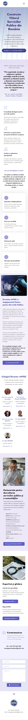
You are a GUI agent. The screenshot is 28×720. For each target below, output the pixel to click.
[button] (24, 4)
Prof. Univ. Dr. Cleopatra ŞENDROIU (20, 398)
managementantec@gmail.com (14, 648)
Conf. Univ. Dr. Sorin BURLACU (7, 420)
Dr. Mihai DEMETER (7, 441)
